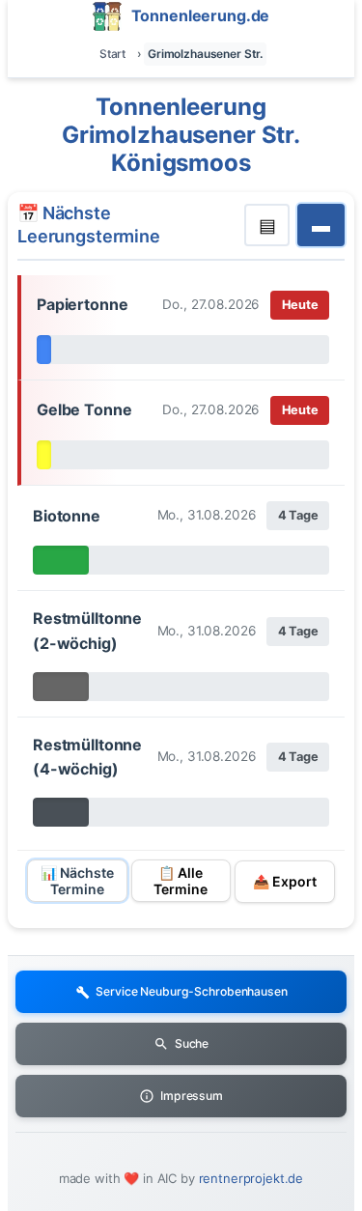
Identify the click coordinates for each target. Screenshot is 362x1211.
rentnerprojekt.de (251, 1178)
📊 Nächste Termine (77, 880)
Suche (192, 1043)
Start (112, 53)
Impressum (191, 1095)
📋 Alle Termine (180, 880)
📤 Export (285, 881)
